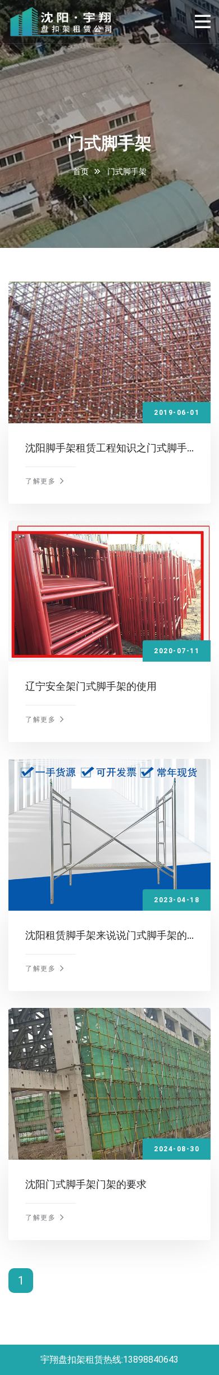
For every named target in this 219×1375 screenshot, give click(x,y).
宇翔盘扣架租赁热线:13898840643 (109, 1359)
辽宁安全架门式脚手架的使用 (91, 686)
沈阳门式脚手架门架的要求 (86, 1184)
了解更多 (41, 481)
